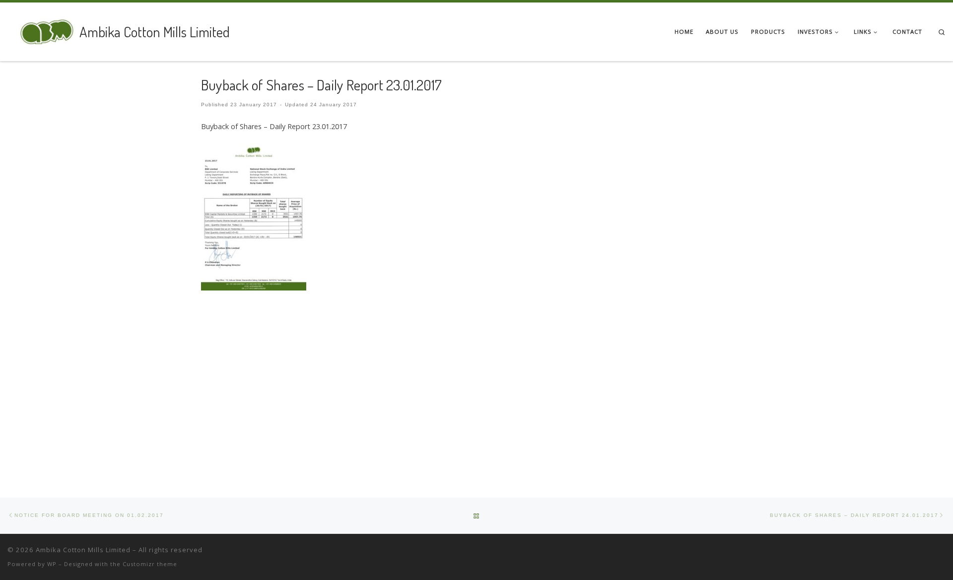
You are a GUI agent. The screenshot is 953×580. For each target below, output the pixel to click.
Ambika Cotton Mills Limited (83, 549)
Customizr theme (150, 564)
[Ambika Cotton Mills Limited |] (41, 29)
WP (52, 564)
